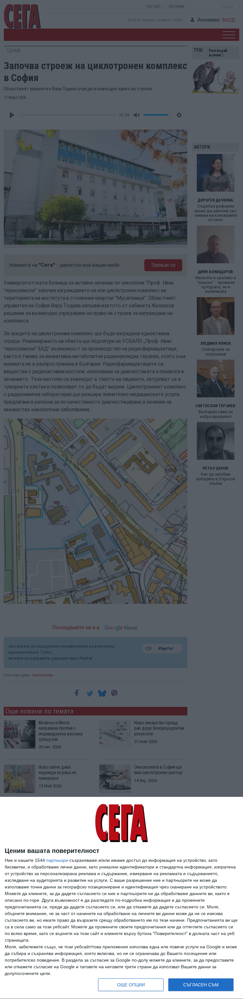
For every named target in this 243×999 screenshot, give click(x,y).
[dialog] (121, 898)
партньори (57, 860)
